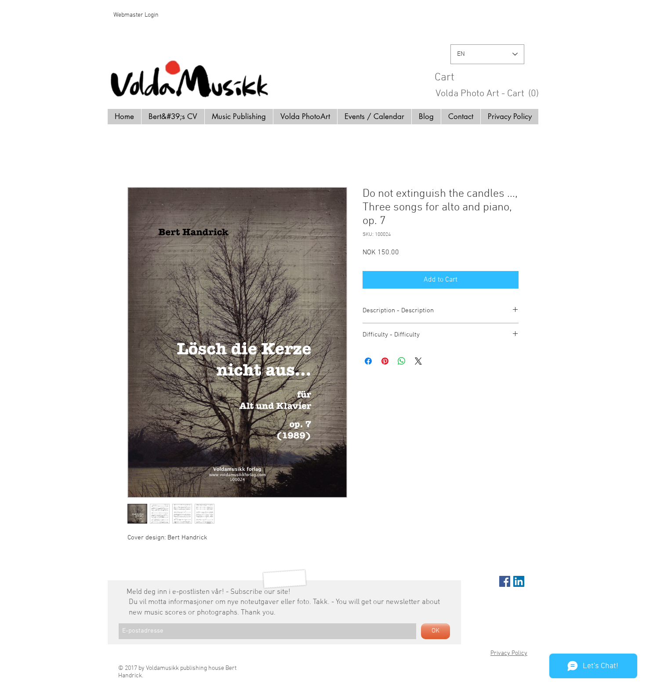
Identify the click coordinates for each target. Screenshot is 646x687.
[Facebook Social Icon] (504, 581)
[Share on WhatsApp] (401, 361)
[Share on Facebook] (368, 361)
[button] (490, 76)
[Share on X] (418, 361)
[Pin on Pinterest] (385, 361)
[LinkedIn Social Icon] (518, 581)
